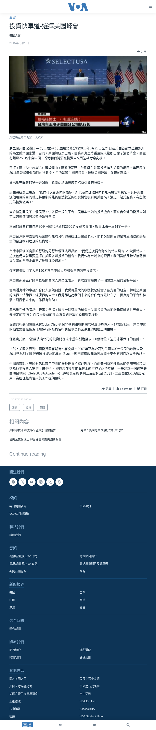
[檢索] (128, 725)
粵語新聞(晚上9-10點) (23, 556)
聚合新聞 (15, 628)
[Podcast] (59, 482)
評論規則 (85, 657)
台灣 (82, 592)
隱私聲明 (85, 650)
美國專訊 (85, 506)
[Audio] (60, 725)
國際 (82, 600)
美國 (12, 592)
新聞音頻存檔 (17, 571)
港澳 (12, 607)
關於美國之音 (17, 678)
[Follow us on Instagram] (41, 482)
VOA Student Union (92, 716)
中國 (12, 600)
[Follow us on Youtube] (32, 482)
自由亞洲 (85, 693)
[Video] (94, 725)
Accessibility (87, 708)
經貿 (12, 17)
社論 (12, 716)
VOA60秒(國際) (19, 513)
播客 (82, 571)
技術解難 (15, 708)
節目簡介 (15, 650)
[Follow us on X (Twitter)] (22, 482)
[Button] (142, 51)
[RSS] (50, 482)
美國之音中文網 (90, 678)
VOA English (87, 701)
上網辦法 (15, 701)
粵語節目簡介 (88, 556)
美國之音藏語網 (90, 686)
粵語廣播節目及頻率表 (94, 563)
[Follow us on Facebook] (13, 482)
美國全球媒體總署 (20, 686)
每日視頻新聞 (17, 506)
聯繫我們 (15, 657)
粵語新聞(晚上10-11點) (23, 563)
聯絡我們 (15, 535)
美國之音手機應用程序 (23, 693)
